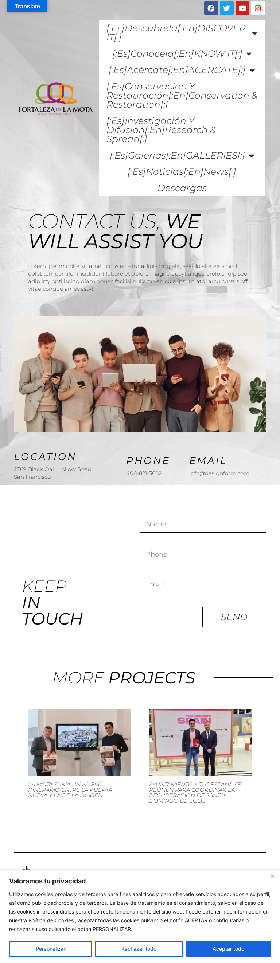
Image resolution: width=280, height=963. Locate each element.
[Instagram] (258, 8)
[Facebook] (211, 8)
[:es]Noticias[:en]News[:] (182, 171)
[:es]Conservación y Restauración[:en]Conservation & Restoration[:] (181, 95)
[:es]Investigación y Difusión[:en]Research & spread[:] (161, 129)
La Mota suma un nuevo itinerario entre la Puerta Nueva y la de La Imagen (70, 790)
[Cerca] (272, 876)
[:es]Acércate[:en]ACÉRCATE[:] (177, 69)
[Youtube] (242, 8)
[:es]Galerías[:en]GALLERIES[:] (177, 155)
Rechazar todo (138, 949)
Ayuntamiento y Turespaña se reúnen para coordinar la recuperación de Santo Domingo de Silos (195, 792)
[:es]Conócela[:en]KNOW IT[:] (177, 53)
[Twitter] (227, 8)
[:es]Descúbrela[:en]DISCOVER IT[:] (176, 33)
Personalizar (50, 949)
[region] (140, 916)
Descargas (182, 187)
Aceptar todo (228, 949)
